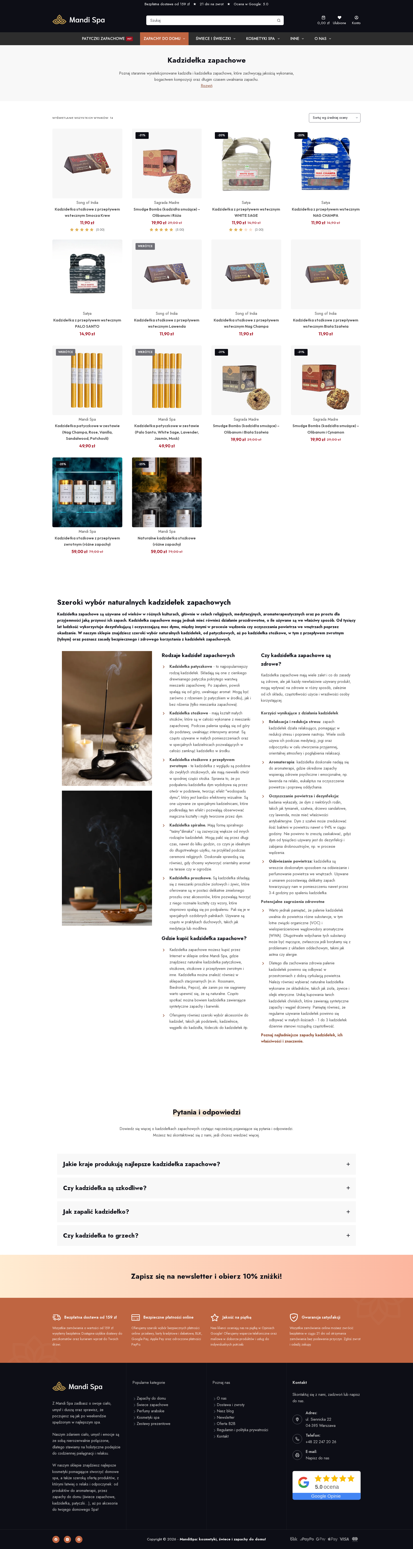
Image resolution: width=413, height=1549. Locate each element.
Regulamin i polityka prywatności (242, 1430)
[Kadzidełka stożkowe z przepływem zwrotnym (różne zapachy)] (87, 492)
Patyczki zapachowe (107, 38)
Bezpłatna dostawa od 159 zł (167, 4)
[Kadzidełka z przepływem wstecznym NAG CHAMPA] (326, 164)
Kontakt (222, 1436)
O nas (320, 38)
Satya (246, 202)
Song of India (87, 202)
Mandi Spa (87, 419)
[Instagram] (67, 1539)
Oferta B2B (226, 1423)
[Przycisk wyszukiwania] (279, 20)
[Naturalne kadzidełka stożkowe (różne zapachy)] (167, 492)
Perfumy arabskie (150, 1411)
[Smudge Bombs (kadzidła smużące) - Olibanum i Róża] (167, 164)
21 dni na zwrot (211, 4)
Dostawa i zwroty (231, 1405)
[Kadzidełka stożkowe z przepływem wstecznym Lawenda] (167, 274)
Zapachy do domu (162, 38)
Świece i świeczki (213, 38)
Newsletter (225, 1417)
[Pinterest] (78, 1539)
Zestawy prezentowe (153, 1423)
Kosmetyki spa (148, 1417)
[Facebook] (56, 1539)
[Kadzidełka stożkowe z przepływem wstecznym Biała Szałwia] (326, 274)
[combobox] (211, 20)
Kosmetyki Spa (260, 38)
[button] (206, 1164)
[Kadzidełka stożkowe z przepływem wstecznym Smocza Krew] (87, 164)
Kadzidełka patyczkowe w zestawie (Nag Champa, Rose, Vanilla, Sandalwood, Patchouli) (87, 432)
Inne (294, 38)
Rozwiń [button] (206, 85)
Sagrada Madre (166, 202)
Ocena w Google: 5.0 (251, 4)
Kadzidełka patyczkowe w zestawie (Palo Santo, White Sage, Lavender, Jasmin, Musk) (166, 432)
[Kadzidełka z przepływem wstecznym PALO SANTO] (87, 274)
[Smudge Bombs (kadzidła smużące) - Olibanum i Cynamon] (326, 380)
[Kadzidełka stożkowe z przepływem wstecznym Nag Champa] (246, 274)
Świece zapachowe (152, 1405)
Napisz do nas (317, 1458)
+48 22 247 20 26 (321, 1442)
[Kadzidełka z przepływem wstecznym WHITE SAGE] (246, 164)
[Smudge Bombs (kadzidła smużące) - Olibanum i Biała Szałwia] (246, 380)
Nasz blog (225, 1411)
